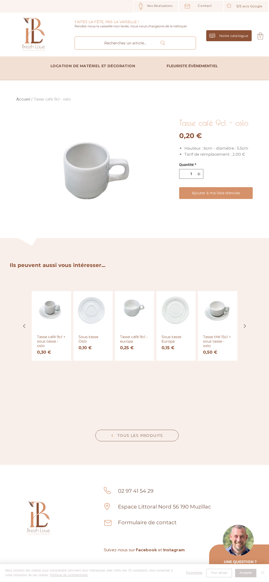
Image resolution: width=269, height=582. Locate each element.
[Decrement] (183, 174)
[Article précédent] (24, 326)
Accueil (23, 99)
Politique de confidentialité (69, 575)
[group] (134, 326)
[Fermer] (263, 573)
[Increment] (199, 174)
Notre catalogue (233, 36)
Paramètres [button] (194, 573)
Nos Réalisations (160, 6)
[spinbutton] (191, 174)
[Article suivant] (245, 326)
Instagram (174, 549)
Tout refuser (219, 573)
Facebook (146, 549)
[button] (260, 36)
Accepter (246, 573)
